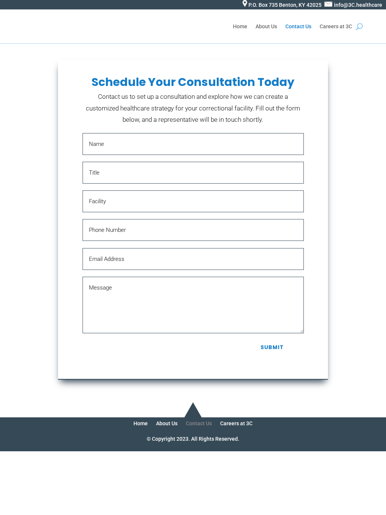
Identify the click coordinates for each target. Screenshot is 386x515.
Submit (272, 347)
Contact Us (298, 26)
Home (240, 26)
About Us (266, 26)
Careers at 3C (336, 26)
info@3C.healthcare (358, 5)
